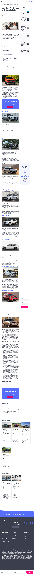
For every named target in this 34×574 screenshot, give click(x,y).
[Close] (26, 272)
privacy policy (17, 300)
